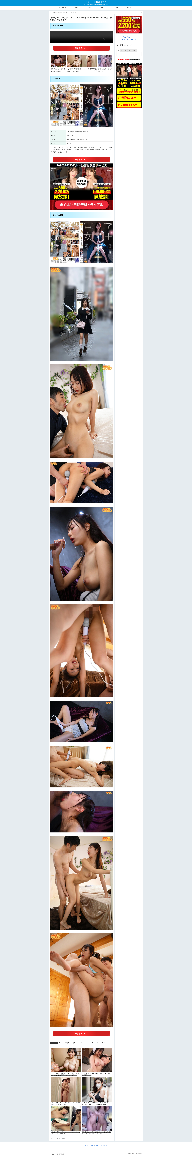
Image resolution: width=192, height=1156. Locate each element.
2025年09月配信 (63, 1042)
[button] (141, 12)
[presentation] (118, 50)
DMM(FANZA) (54, 1042)
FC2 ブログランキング (129, 39)
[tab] (118, 50)
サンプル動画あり (97, 1042)
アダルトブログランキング (129, 37)
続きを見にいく (81, 48)
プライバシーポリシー (91, 1145)
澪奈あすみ (105, 1042)
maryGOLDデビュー (87, 1042)
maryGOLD (78, 1042)
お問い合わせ (103, 1145)
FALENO (71, 1042)
